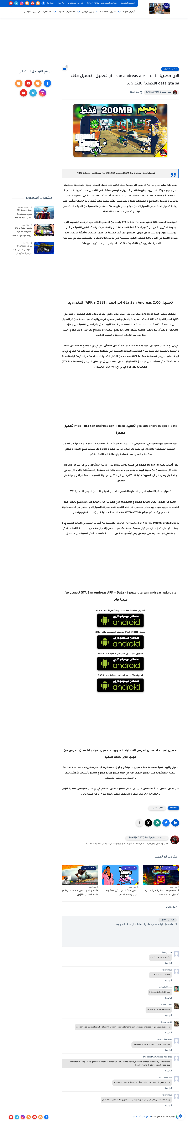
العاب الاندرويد (170, 69)
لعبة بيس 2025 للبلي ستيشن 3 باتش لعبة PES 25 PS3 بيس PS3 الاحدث (23, 214)
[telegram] (16, 3)
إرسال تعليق (167, 920)
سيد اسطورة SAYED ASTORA (159, 92)
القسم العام (45, 12)
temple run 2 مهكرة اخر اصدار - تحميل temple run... (162, 892)
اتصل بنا (50, 3)
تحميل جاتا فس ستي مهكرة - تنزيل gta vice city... (122, 892)
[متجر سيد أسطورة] (159, 8)
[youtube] (33, 3)
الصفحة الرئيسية (128, 3)
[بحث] (11, 12)
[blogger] (38, 3)
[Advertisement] (94, 44)
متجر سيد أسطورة (141, 1117)
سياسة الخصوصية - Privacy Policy (102, 3)
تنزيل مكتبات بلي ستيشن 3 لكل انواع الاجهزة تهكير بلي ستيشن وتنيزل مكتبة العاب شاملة (22, 250)
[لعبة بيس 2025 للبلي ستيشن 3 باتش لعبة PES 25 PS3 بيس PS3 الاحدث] (44, 212)
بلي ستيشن (30, 12)
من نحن (61, 3)
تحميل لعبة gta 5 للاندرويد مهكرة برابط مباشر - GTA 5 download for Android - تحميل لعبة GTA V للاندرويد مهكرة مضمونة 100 (22, 232)
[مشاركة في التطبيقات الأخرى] (139, 823)
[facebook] (43, 3)
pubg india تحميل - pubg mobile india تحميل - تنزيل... (80, 892)
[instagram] (22, 3)
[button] (166, 823)
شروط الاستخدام (75, 3)
